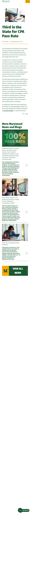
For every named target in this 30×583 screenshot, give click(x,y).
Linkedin (27, 114)
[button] (23, 510)
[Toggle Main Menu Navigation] (27, 1)
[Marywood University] (6, 1)
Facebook (23, 114)
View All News (18, 270)
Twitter (25, 114)
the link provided (8, 110)
